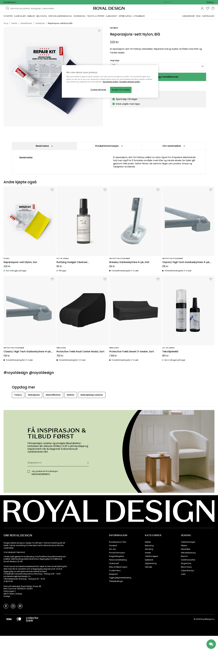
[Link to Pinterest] (20, 606)
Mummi (184, 556)
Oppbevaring (150, 563)
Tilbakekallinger (116, 581)
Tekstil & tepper (151, 556)
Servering (149, 549)
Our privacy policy (110, 82)
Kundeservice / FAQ (117, 542)
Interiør (148, 553)
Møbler (148, 542)
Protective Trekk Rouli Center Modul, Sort (80, 351)
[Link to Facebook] (6, 606)
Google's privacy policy (129, 82)
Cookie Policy (115, 570)
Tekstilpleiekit (170, 351)
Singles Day (186, 563)
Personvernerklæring (118, 560)
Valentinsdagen (188, 542)
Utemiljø (148, 567)
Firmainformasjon (117, 553)
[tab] (44, 146)
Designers (113, 574)
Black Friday (186, 567)
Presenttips (185, 549)
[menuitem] (8, 16)
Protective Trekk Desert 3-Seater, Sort (131, 351)
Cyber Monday (187, 570)
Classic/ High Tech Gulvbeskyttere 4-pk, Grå (186, 262)
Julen (183, 574)
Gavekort (113, 545)
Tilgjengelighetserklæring (120, 578)
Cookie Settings (98, 89)
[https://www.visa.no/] (9, 619)
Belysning (149, 545)
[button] (210, 2)
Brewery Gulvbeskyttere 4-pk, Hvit (129, 262)
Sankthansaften (188, 560)
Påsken (184, 545)
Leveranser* (114, 563)
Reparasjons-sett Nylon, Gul (20, 262)
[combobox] (210, 2)
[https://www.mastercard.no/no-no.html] (18, 619)
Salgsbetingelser (116, 556)
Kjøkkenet (149, 560)
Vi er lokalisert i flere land (14, 552)
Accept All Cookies (121, 90)
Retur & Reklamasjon (118, 567)
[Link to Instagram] (13, 606)
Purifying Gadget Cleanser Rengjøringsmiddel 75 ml (72, 262)
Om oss (112, 549)
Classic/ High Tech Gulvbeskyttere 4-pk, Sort (27, 351)
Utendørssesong (188, 553)
